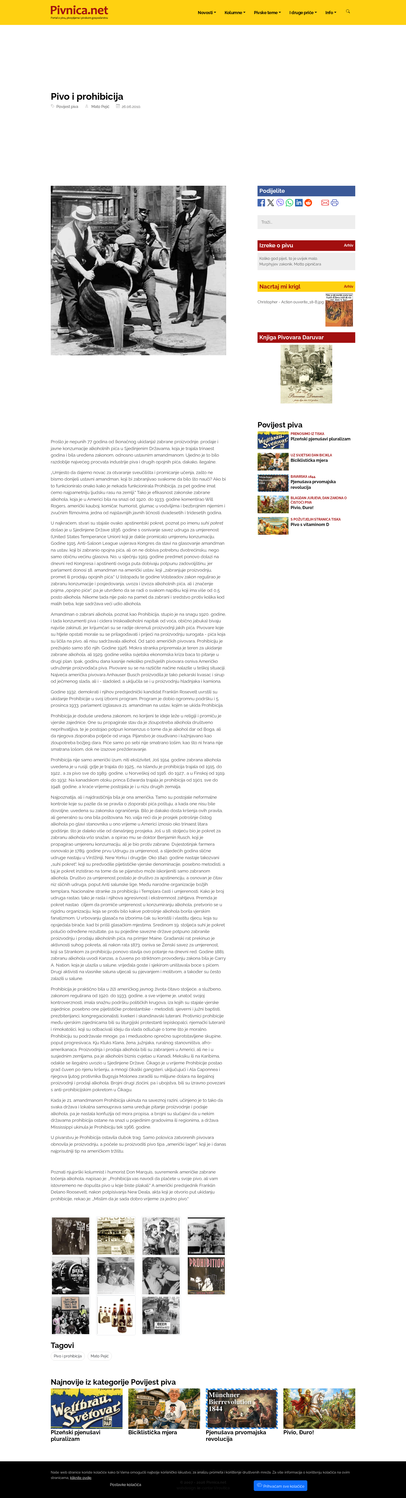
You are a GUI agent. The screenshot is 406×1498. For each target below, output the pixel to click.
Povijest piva (66, 106)
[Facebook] (261, 203)
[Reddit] (308, 203)
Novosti (205, 12)
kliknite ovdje (80, 1478)
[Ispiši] (334, 203)
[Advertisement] (203, 150)
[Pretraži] (348, 12)
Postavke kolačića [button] (125, 1484)
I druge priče (301, 12)
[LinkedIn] (299, 203)
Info (329, 12)
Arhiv (348, 245)
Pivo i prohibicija (68, 1356)
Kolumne (233, 12)
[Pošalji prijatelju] (325, 203)
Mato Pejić (99, 106)
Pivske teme (266, 12)
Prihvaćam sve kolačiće (283, 1486)
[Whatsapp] (289, 203)
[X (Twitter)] (270, 203)
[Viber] (280, 203)
